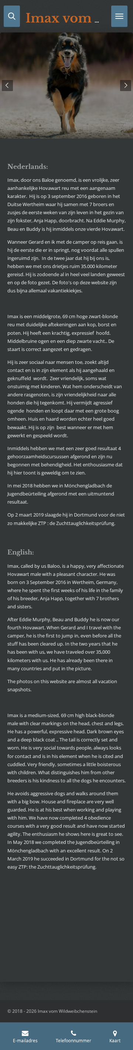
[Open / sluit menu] (119, 16)
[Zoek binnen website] (12, 16)
